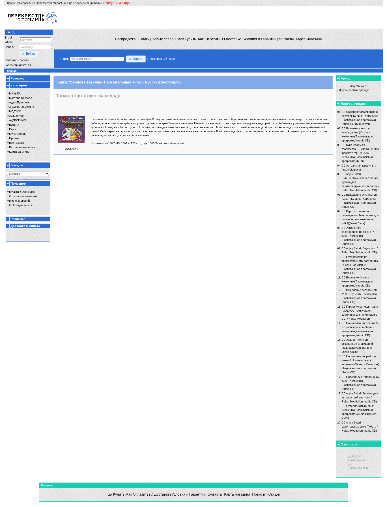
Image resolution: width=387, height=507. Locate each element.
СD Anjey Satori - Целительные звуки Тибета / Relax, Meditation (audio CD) (360, 426)
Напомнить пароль (17, 60)
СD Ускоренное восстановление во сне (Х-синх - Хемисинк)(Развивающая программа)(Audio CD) (359, 236)
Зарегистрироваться (18, 65)
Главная (11, 71)
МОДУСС (15, 111)
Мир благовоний (19, 200)
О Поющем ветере (21, 205)
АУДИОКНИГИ (18, 120)
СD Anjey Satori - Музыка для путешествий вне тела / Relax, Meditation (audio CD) (360, 397)
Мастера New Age (20, 98)
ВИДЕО (14, 124)
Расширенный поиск (22, 147)
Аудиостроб (16, 116)
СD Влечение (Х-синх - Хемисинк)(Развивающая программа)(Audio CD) (358, 281)
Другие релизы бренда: (354, 90)
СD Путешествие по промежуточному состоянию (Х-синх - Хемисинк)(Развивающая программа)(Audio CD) (360, 265)
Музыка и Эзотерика (22, 191)
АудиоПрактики (19, 102)
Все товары (16, 142)
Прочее (14, 138)
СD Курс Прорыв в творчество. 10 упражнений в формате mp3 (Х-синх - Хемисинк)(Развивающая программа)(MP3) (360, 153)
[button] (29, 53)
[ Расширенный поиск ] (161, 58)
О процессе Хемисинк (23, 196)
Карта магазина (19, 151)
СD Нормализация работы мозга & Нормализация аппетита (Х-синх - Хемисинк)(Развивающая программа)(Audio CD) (360, 364)
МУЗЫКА (15, 93)
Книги (12, 129)
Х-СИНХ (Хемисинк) (21, 107)
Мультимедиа (17, 133)
